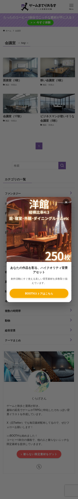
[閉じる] (66, 202)
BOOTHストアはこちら (39, 293)
